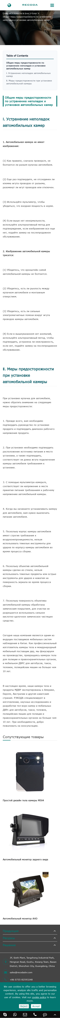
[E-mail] (25, 1014)
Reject (23, 1006)
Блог (34, 13)
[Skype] (5, 1014)
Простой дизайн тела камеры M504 (23, 800)
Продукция (11, 931)
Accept (36, 1006)
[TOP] (55, 1014)
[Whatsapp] (15, 1014)
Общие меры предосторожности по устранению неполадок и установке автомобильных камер (27, 18)
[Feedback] (45, 1014)
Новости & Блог (22, 13)
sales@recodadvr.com (21, 972)
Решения (9, 945)
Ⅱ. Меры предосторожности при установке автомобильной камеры (29, 82)
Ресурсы (9, 938)
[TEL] (35, 1014)
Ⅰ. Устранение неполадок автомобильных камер (28, 74)
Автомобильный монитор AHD (20, 918)
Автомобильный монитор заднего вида (25, 859)
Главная (7, 13)
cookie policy (39, 997)
